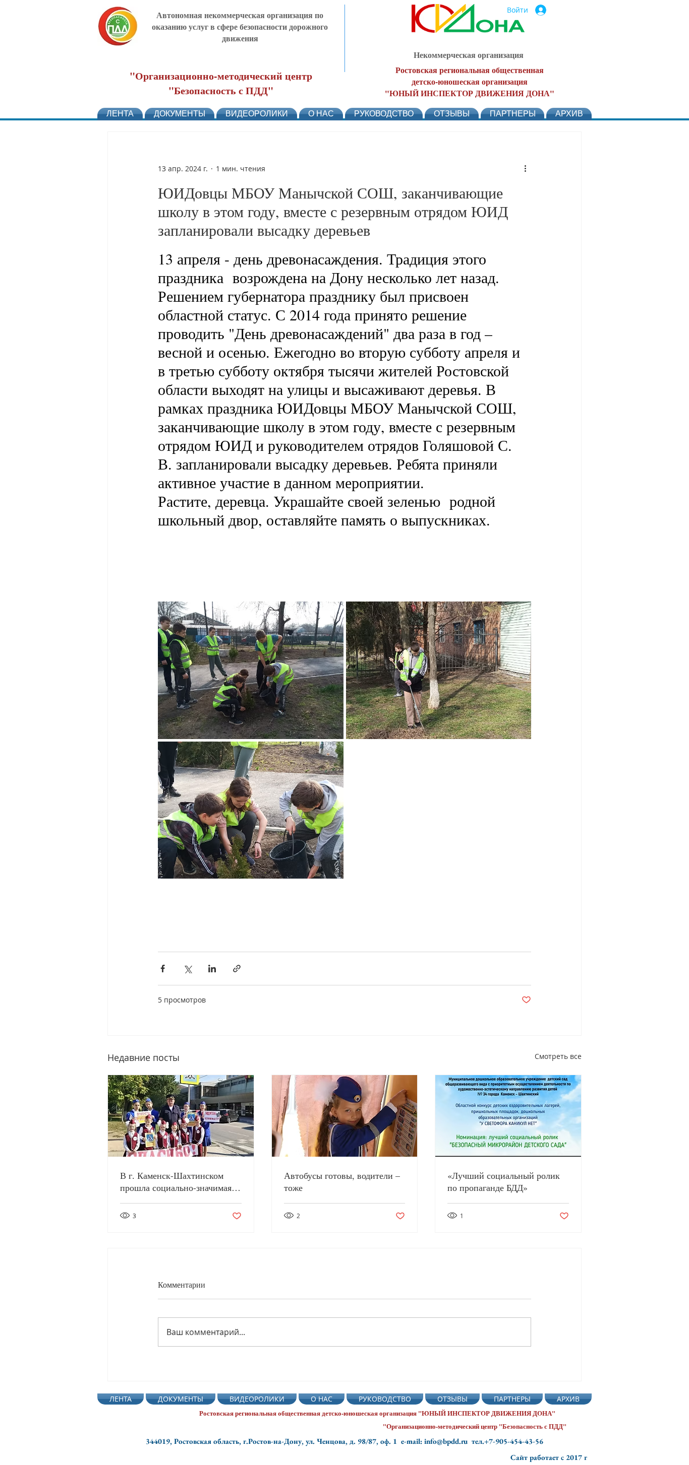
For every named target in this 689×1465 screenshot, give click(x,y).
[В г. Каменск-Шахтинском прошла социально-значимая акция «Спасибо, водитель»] (181, 1116)
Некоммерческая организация (469, 54)
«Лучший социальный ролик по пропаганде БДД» (503, 1181)
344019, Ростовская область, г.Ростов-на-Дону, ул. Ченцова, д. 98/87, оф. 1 (273, 1441)
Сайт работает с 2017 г (548, 1457)
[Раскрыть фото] (250, 670)
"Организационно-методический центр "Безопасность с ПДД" (221, 83)
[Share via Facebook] (162, 968)
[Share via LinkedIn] (212, 968)
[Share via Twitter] (187, 968)
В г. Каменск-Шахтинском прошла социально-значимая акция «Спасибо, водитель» (176, 1181)
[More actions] (525, 168)
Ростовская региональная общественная (469, 70)
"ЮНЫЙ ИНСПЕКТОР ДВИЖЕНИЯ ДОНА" (469, 93)
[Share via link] (237, 968)
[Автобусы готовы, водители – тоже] (345, 1116)
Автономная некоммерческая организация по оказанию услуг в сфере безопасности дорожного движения (240, 26)
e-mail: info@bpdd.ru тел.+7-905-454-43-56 (472, 1441)
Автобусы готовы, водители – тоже (342, 1181)
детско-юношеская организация (470, 81)
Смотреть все (558, 1056)
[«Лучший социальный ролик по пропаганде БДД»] (508, 1116)
